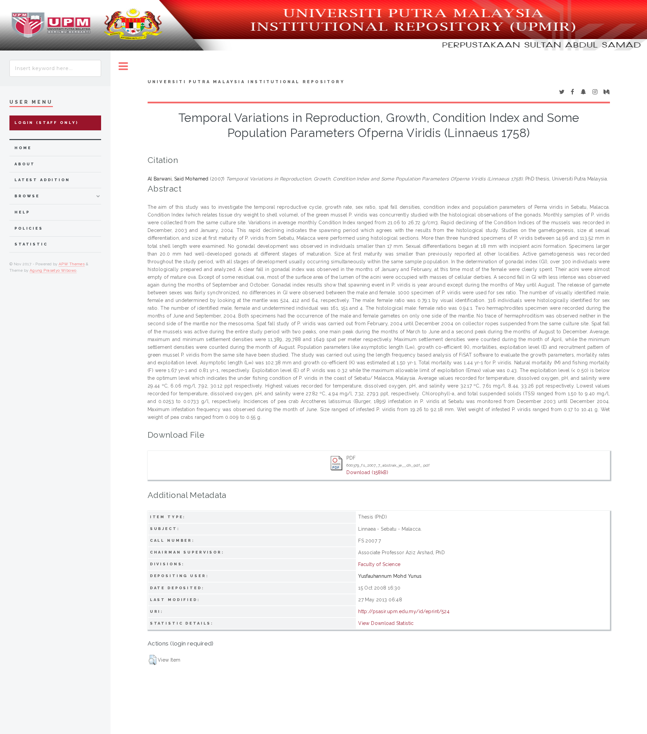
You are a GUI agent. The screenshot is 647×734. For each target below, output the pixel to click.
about (24, 164)
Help (22, 212)
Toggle (123, 66)
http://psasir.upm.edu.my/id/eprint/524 (404, 611)
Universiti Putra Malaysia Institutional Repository (246, 81)
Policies (28, 228)
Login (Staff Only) (46, 123)
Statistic (31, 244)
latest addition (42, 180)
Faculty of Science (379, 564)
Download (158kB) (367, 472)
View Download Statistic (386, 623)
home (22, 148)
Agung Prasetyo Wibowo (53, 270)
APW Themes (72, 264)
